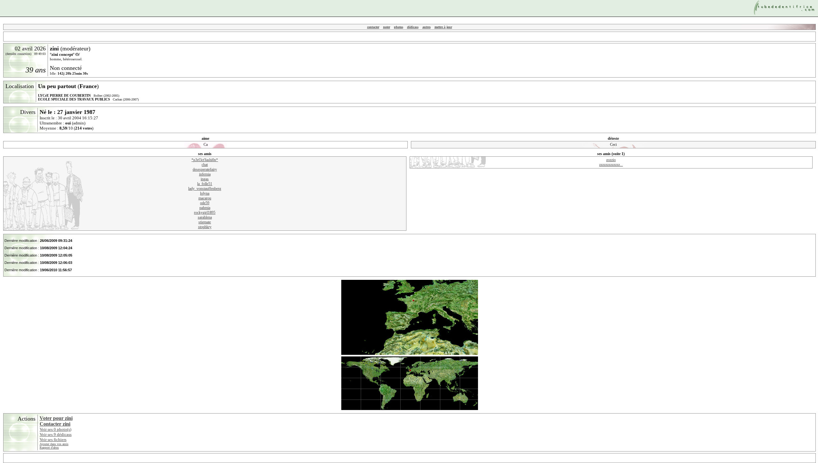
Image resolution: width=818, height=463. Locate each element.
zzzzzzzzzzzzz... (611, 164)
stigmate (204, 222)
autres (426, 27)
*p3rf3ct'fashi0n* (204, 160)
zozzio (611, 160)
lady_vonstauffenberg (204, 188)
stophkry (205, 227)
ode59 (204, 203)
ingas (205, 179)
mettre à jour (443, 27)
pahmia (204, 207)
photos (398, 27)
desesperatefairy (205, 169)
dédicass (413, 27)
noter (386, 27)
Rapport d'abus (49, 447)
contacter (373, 27)
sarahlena (205, 217)
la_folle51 (204, 184)
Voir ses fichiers (53, 439)
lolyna (204, 193)
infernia (205, 174)
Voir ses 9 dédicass (56, 434)
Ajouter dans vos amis (54, 444)
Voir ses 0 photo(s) (55, 429)
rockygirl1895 (204, 212)
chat (205, 164)
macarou (204, 198)
